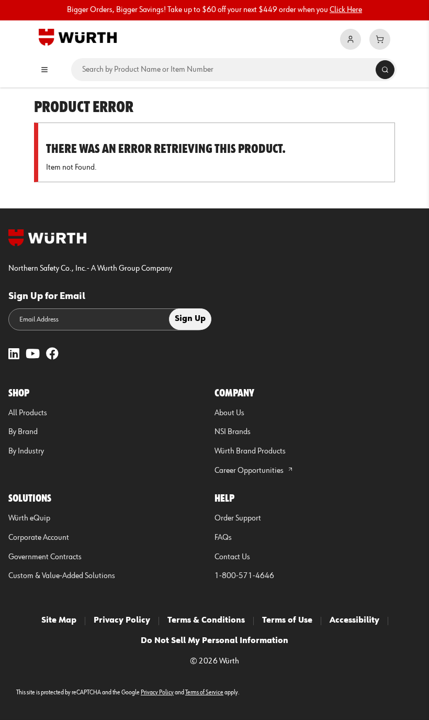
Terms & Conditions (206, 620)
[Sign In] (350, 39)
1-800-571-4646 (244, 576)
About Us (229, 413)
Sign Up (190, 319)
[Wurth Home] (78, 36)
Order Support (237, 518)
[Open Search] (385, 69)
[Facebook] (52, 354)
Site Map (58, 620)
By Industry (26, 451)
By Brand (23, 432)
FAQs (223, 538)
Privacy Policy (122, 620)
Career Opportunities (249, 471)
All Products (27, 413)
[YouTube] (33, 354)
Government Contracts (45, 557)
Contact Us (232, 557)
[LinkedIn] (13, 354)
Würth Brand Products (250, 451)
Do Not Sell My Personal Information (214, 641)
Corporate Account (38, 538)
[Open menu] (44, 69)
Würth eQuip (29, 518)
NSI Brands (232, 432)
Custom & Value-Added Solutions (61, 576)
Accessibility (354, 620)
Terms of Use (287, 620)
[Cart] (379, 39)
